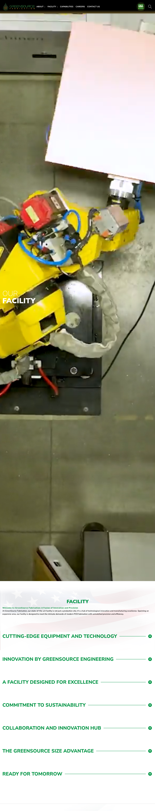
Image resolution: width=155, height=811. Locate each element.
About (39, 6)
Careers (80, 6)
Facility (52, 6)
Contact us (93, 6)
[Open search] (150, 7)
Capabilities (66, 6)
